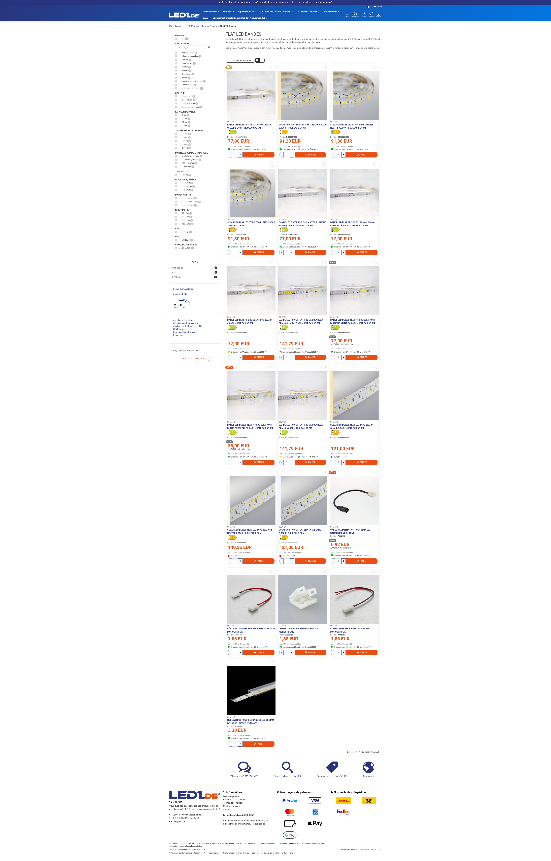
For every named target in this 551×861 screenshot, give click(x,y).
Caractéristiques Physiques (185, 332)
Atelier (184, 78)
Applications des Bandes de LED (187, 326)
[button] (257, 60)
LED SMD (227, 11)
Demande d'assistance (183, 289)
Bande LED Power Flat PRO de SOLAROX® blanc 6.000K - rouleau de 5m (301, 426)
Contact (227, 809)
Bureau (185, 70)
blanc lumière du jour (190, 107)
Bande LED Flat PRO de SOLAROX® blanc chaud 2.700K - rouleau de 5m (249, 126)
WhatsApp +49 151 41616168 (244, 776)
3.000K (185, 137)
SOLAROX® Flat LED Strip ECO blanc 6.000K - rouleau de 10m (251, 224)
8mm (184, 115)
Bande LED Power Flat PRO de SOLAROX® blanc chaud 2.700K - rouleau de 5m (301, 322)
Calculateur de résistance (184, 320)
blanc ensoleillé (188, 103)
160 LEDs (186, 220)
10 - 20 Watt (187, 186)
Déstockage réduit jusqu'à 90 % (332, 776)
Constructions (187, 85)
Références (368, 776)
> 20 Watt (186, 190)
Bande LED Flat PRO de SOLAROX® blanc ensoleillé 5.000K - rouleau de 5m (352, 224)
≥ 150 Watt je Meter (190, 159)
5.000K (185, 144)
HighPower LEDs (246, 11)
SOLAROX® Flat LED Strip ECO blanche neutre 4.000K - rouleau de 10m (351, 126)
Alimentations (330, 11)
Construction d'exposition (192, 81)
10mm (184, 118)
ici (217, 853)
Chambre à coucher (190, 56)
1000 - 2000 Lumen (190, 201)
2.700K (185, 134)
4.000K (185, 141)
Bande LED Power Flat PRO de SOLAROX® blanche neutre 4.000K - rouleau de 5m (352, 322)
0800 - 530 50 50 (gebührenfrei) (187, 814)
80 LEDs (185, 217)
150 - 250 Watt (188, 163)
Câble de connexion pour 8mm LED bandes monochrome (251, 630)
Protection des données (234, 799)
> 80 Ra (185, 232)
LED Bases (178, 329)
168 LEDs (186, 224)
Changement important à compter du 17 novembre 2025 (240, 18)
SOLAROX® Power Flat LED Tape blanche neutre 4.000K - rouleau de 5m (249, 531)
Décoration (186, 74)
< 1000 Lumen (188, 198)
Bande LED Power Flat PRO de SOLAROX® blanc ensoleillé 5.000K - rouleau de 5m (250, 426)
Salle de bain (187, 63)
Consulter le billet (180, 294)
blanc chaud (187, 96)
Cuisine (185, 60)
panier (260, 154)
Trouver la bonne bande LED (287, 776)
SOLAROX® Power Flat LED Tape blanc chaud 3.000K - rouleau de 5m (351, 426)
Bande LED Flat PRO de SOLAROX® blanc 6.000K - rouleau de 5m (249, 322)
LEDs (194, 272)
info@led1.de (179, 821)
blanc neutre (187, 100)
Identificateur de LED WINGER (186, 323)
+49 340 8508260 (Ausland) (186, 818)
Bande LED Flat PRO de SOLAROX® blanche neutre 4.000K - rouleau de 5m (302, 224)
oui (183, 38)
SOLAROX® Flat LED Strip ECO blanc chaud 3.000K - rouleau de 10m (303, 126)
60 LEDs (185, 213)
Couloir (185, 67)
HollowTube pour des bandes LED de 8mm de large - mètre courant (250, 722)
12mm (184, 122)
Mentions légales (231, 806)
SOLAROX (231, 122)
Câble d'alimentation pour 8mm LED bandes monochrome (350, 531)
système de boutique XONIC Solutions (367, 850)
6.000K (185, 148)
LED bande (194, 277)
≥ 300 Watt (186, 167)
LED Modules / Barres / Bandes (275, 11)
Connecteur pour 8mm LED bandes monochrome (298, 630)
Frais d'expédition (231, 796)
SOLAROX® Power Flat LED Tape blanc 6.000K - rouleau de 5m (300, 531)
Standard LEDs (210, 11)
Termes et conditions (233, 803)
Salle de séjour (188, 53)
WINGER (185, 240)
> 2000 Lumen (188, 205)
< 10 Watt (186, 183)
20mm (184, 126)
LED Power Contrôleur (307, 11)
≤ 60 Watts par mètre (190, 156)
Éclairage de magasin (190, 88)
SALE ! (206, 18)
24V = (184, 175)
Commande (194, 268)
